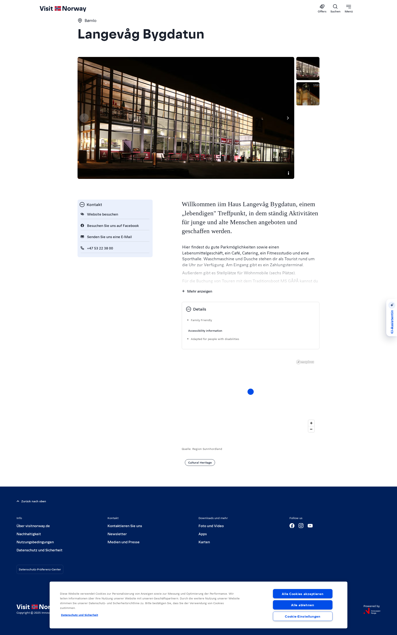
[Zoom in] (311, 423)
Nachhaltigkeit (29, 533)
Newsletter (117, 533)
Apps (202, 533)
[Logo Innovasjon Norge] (372, 611)
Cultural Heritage (200, 462)
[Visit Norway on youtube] (310, 525)
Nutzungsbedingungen (35, 541)
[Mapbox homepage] (305, 362)
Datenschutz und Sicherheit (39, 549)
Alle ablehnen (302, 605)
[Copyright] (288, 173)
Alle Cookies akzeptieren (302, 594)
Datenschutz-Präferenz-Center (40, 569)
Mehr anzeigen (199, 291)
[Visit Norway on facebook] (291, 525)
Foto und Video (211, 525)
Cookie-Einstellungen (302, 616)
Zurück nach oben (33, 501)
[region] (250, 396)
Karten (204, 541)
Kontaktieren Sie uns (125, 525)
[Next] (287, 118)
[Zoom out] (311, 429)
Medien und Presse (124, 541)
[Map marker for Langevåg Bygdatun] (251, 392)
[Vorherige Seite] (84, 118)
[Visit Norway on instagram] (301, 525)
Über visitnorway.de (33, 525)
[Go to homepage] (70, 8)
